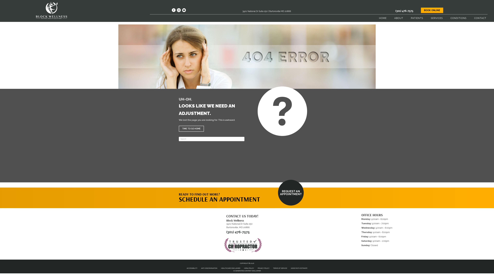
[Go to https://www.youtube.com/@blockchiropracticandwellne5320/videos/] (184, 10)
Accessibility (192, 268)
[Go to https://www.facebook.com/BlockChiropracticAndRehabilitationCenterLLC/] (174, 10)
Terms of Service (280, 268)
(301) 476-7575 (404, 10)
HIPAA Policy (249, 268)
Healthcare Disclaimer (230, 268)
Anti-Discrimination (209, 268)
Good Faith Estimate (299, 268)
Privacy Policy (263, 268)
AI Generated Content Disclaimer (247, 271)
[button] (191, 129)
